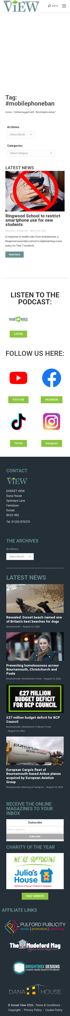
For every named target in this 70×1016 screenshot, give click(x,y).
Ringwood (22, 230)
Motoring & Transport (32, 787)
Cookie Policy (53, 1010)
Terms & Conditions (47, 1005)
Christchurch (27, 678)
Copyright (14, 1010)
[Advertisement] (35, 49)
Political (39, 727)
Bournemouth (13, 626)
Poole (38, 678)
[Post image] (35, 191)
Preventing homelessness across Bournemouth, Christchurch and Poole (32, 670)
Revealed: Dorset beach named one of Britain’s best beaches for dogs (34, 619)
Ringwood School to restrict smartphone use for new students (32, 220)
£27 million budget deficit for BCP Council (33, 720)
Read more (14, 254)
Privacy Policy (33, 1010)
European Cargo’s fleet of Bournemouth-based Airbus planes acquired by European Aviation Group (33, 776)
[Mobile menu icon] (64, 6)
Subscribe (35, 822)
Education (10, 230)
